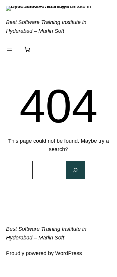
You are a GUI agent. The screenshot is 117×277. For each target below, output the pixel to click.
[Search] (75, 170)
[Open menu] (9, 49)
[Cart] (27, 49)
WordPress (68, 253)
